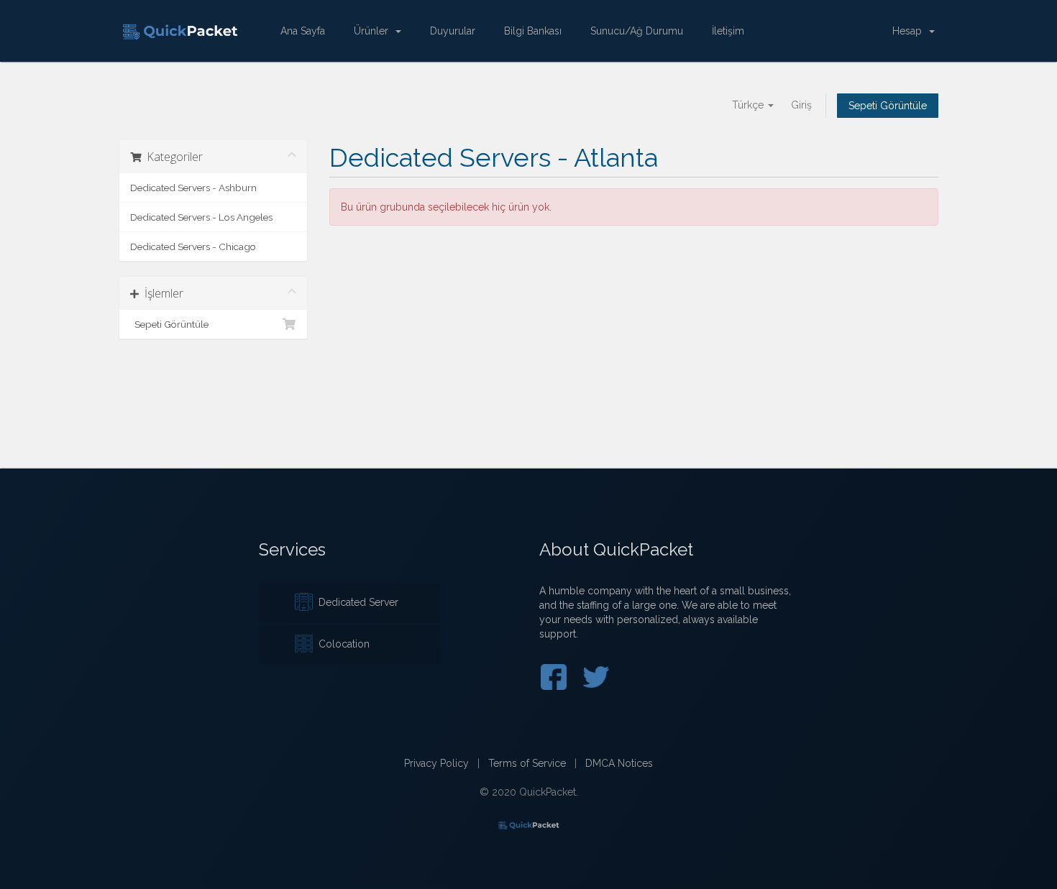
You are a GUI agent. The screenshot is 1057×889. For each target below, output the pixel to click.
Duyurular (452, 31)
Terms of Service (527, 763)
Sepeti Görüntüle (887, 105)
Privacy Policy (436, 763)
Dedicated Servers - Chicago (193, 246)
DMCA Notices (619, 763)
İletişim (728, 31)
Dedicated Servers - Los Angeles (201, 217)
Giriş (801, 105)
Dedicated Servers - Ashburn (193, 187)
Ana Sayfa (302, 31)
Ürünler (374, 31)
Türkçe (749, 105)
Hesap (910, 31)
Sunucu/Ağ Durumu (636, 31)
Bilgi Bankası (533, 31)
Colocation (341, 644)
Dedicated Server (355, 602)
